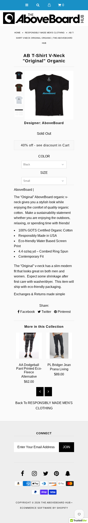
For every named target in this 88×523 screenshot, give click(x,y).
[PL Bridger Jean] (59, 357)
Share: (44, 305)
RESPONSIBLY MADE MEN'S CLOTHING (44, 32)
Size (44, 172)
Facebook (27, 311)
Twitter (46, 311)
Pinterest (64, 311)
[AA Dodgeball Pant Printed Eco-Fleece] (29, 357)
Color (44, 156)
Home (17, 32)
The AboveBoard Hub (56, 502)
